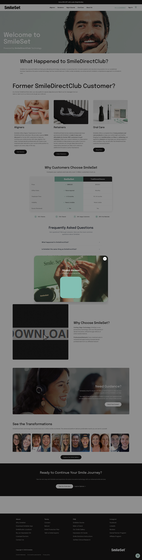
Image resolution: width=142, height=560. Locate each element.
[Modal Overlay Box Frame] (71, 280)
